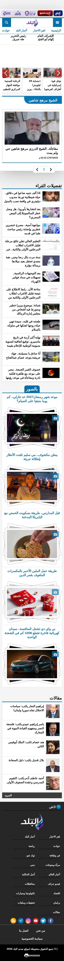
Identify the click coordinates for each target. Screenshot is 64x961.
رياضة (32, 846)
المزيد (8, 795)
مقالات (56, 912)
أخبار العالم (54, 874)
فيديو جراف (54, 883)
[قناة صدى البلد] (58, 13)
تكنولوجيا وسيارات (25, 893)
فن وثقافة (55, 855)
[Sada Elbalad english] (6, 13)
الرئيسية (56, 30)
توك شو (31, 855)
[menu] (57, 22)
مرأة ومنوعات (53, 864)
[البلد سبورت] (45, 13)
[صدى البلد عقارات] (17, 13)
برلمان (56, 902)
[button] (58, 73)
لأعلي (52, 807)
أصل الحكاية (28, 874)
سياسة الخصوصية (32, 938)
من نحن (40, 930)
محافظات (30, 883)
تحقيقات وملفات (26, 902)
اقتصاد (57, 893)
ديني (32, 864)
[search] (6, 22)
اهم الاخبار (39, 30)
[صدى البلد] (32, 22)
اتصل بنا (23, 930)
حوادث (56, 846)
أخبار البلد (21, 30)
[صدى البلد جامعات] (30, 13)
